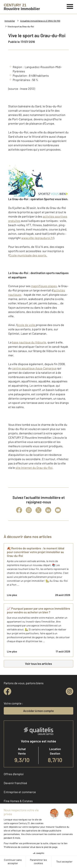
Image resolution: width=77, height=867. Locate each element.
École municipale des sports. (28, 255)
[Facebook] (19, 510)
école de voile (26, 325)
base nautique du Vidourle (29, 342)
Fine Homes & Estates (18, 801)
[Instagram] (29, 510)
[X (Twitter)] (38, 510)
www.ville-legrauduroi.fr (37, 238)
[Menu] (70, 6)
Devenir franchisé (15, 783)
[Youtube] (58, 510)
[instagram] (69, 691)
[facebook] (7, 691)
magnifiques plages (44, 286)
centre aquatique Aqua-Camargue (34, 368)
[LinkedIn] (48, 510)
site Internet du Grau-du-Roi (34, 467)
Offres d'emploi (14, 774)
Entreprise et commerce (20, 792)
